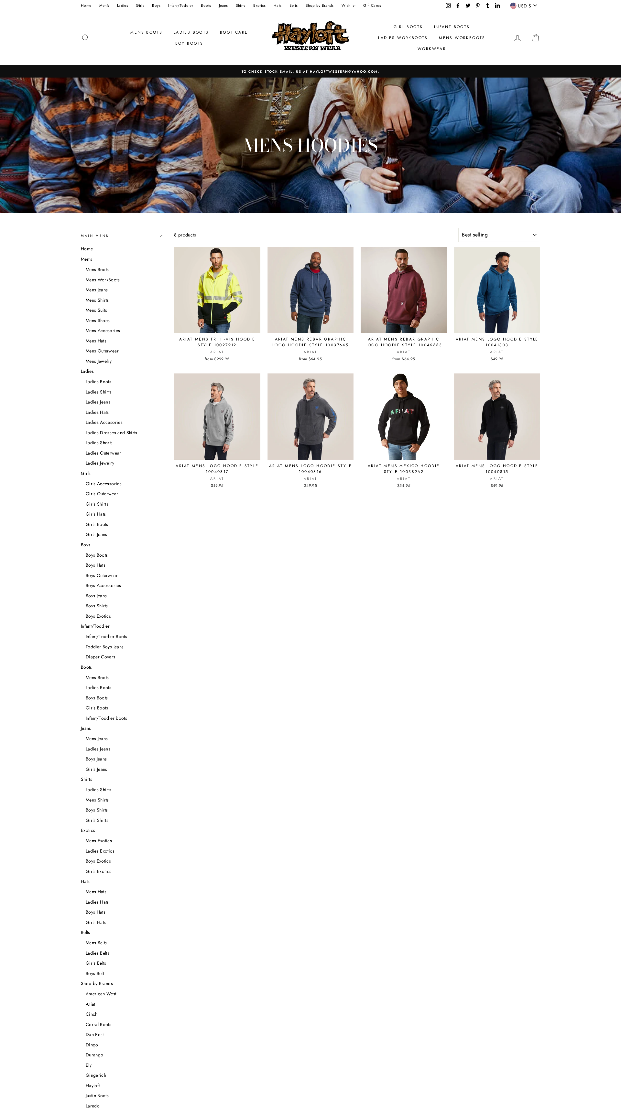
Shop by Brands (320, 5)
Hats (277, 5)
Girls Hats (96, 514)
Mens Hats (96, 341)
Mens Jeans (97, 290)
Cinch (92, 1014)
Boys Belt (95, 973)
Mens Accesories (103, 330)
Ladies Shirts (99, 392)
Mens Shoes (98, 320)
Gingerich (96, 1075)
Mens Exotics (99, 840)
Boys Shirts (97, 606)
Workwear (432, 49)
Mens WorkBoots (103, 280)
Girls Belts (96, 963)
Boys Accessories (103, 585)
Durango (94, 1055)
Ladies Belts (97, 953)
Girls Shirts (97, 504)
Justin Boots (97, 1095)
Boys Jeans (96, 595)
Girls (140, 5)
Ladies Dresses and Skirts (111, 432)
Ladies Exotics (100, 851)
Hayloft (93, 1085)
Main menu (95, 235)
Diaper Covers (100, 657)
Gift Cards (372, 5)
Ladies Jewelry (100, 463)
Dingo (92, 1045)
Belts (293, 5)
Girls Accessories (104, 483)
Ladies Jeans (98, 402)
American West (101, 993)
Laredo (93, 1106)
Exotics (259, 5)
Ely (89, 1065)
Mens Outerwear (102, 351)
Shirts (240, 5)
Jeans (223, 5)
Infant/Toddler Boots (106, 636)
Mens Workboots (462, 38)
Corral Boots (98, 1024)
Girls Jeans (96, 534)
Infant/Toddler (180, 5)
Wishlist (348, 5)
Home (86, 5)
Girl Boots (408, 27)
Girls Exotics (99, 871)
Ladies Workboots (403, 38)
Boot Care (234, 32)
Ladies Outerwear (103, 453)
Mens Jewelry (99, 361)
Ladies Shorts (99, 442)
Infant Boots (452, 27)
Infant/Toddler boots (106, 718)
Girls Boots (97, 524)
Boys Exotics (98, 616)
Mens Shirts (97, 300)
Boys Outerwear (102, 575)
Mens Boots (146, 32)
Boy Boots (189, 43)
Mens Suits (96, 310)
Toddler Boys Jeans (105, 647)
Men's (104, 5)
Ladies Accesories (104, 422)
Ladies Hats (97, 412)
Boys (156, 5)
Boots (206, 5)
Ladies (122, 5)
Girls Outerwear (102, 493)
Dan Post (95, 1034)
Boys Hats (95, 565)
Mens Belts (96, 942)
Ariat (90, 1004)
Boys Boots (97, 555)
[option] (310, 71)
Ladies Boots (191, 32)
